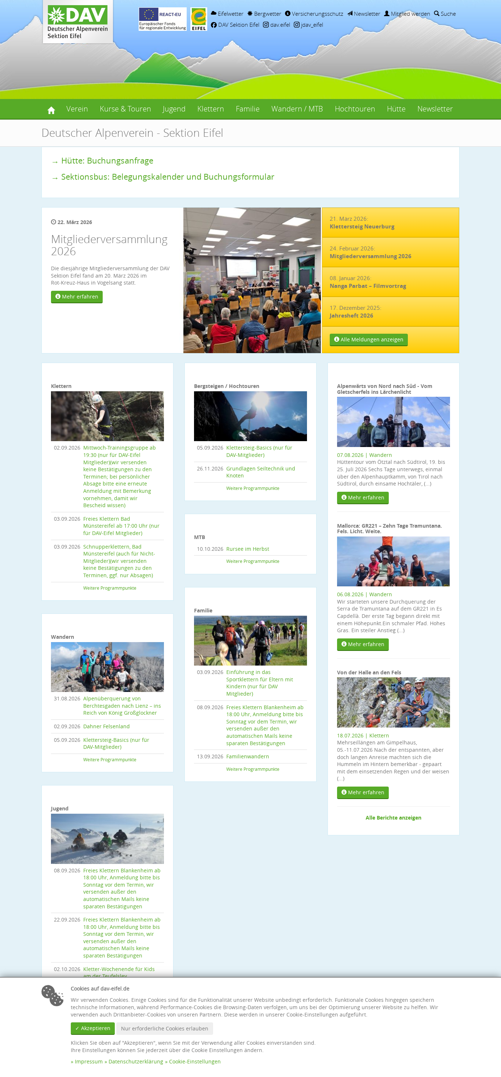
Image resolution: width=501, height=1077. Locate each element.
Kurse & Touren (125, 109)
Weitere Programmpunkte (109, 588)
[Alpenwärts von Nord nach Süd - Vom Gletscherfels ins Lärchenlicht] (393, 421)
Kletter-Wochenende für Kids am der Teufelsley (119, 973)
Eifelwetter (230, 13)
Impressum (89, 1061)
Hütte (396, 109)
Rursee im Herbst (247, 548)
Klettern (210, 109)
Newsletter (366, 13)
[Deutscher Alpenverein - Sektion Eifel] (51, 109)
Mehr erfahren (79, 296)
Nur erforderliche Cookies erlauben (164, 1028)
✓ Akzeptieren (92, 1028)
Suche (447, 13)
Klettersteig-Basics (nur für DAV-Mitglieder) (116, 743)
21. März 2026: (362, 222)
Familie (248, 109)
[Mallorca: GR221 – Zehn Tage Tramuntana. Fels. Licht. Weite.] (393, 560)
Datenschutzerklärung (136, 1061)
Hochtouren (355, 109)
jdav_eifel (311, 24)
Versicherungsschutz (316, 13)
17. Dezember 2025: (355, 311)
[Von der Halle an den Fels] (393, 701)
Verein (77, 109)
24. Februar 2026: (371, 252)
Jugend (174, 109)
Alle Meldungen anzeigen (371, 339)
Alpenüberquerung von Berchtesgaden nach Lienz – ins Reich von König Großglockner (122, 705)
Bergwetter (267, 13)
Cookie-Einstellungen (195, 1061)
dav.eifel (279, 24)
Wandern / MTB (297, 109)
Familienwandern (247, 756)
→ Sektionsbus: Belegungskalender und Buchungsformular (162, 176)
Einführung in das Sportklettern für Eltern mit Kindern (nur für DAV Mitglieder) (259, 682)
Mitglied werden (410, 13)
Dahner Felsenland (106, 726)
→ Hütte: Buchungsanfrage (102, 160)
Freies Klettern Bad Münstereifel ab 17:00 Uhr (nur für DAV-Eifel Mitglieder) (121, 525)
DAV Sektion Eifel (238, 24)
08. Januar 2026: (368, 282)
